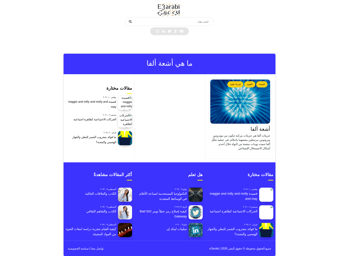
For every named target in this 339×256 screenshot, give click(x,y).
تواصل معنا (97, 248)
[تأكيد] (130, 22)
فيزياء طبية (235, 84)
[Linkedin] (163, 31)
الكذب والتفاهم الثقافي (101, 211)
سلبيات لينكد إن (176, 229)
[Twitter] (169, 31)
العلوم (250, 84)
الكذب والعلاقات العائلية (100, 193)
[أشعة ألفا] (240, 102)
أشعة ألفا (260, 129)
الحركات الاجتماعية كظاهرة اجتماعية (94, 119)
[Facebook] (175, 31)
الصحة (262, 84)
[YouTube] (181, 31)
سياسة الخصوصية (78, 248)
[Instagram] (157, 31)
